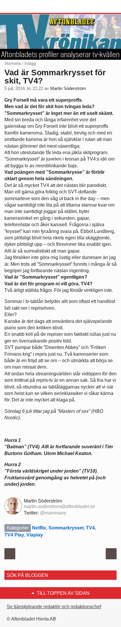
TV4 (90, 527)
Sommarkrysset (66, 527)
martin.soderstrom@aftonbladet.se (59, 506)
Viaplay (34, 534)
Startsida (12, 63)
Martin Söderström (68, 88)
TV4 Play (14, 534)
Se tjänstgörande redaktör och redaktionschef (54, 606)
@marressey (53, 512)
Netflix (39, 527)
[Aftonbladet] (26, 7)
